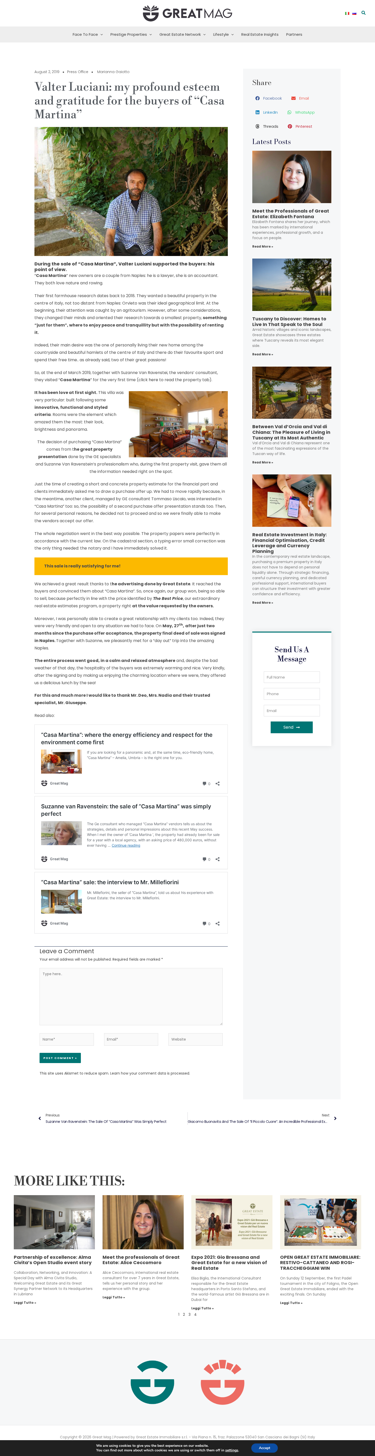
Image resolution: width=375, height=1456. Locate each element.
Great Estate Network (180, 34)
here (153, 380)
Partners (294, 34)
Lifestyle (221, 34)
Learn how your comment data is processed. (150, 1073)
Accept (264, 1448)
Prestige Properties (128, 34)
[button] (363, 13)
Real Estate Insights (260, 34)
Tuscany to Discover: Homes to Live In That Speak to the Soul (289, 322)
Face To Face (85, 34)
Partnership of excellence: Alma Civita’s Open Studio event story (53, 1260)
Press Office (77, 71)
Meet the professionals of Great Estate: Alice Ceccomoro (141, 1260)
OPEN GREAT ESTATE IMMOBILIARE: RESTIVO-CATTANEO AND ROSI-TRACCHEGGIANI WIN (320, 1262)
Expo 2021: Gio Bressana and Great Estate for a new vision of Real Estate (229, 1262)
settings (231, 1450)
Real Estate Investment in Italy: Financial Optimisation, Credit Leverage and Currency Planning (289, 542)
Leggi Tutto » (25, 1302)
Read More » (262, 246)
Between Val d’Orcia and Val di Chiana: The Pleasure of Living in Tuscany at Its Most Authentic (291, 432)
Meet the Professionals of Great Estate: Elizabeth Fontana (290, 214)
